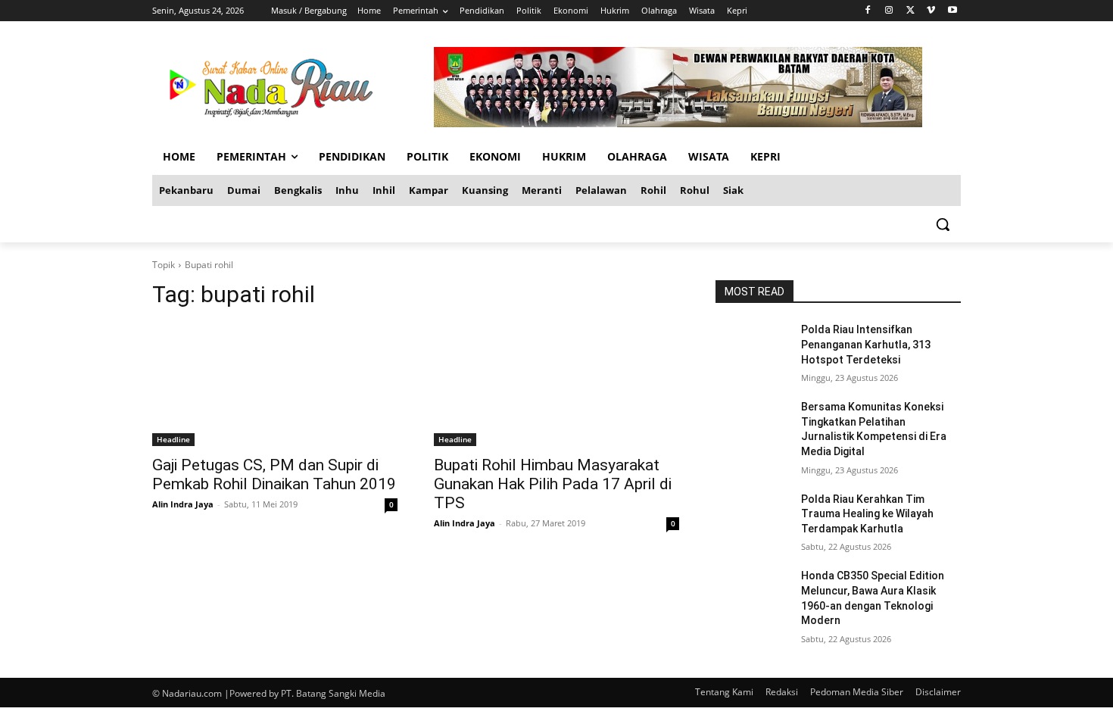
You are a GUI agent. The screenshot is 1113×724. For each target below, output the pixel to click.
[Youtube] (952, 11)
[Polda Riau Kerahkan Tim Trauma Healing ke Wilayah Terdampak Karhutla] (752, 518)
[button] (942, 224)
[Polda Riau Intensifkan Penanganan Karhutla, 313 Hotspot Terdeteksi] (752, 348)
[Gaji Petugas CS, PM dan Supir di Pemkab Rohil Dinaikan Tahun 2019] (275, 384)
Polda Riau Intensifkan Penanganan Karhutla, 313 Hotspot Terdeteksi (866, 344)
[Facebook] (868, 11)
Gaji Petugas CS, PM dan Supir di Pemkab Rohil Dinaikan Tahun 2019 (274, 474)
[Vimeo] (931, 11)
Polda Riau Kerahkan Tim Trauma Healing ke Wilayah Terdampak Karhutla (867, 514)
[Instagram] (889, 11)
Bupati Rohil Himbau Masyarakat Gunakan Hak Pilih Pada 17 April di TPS (553, 484)
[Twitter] (910, 11)
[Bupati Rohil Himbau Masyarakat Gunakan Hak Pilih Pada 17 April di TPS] (556, 384)
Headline (173, 439)
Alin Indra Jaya (183, 504)
